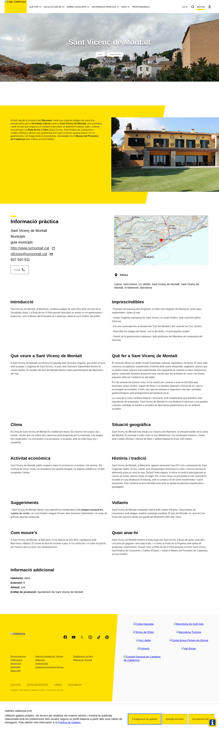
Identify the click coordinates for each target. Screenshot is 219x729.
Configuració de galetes (144, 719)
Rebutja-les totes (175, 719)
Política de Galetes (69, 722)
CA (183, 7)
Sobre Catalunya (76, 7)
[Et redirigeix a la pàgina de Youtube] (73, 637)
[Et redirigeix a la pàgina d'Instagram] (90, 637)
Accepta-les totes (201, 719)
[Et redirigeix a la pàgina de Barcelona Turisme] (188, 632)
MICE (124, 7)
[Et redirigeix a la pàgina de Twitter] (82, 637)
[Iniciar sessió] (209, 7)
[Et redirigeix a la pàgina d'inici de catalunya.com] (20, 637)
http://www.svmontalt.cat (30, 248)
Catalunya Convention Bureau (49, 667)
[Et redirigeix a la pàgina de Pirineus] (143, 648)
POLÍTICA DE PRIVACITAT (37, 685)
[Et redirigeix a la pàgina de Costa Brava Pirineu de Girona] (188, 640)
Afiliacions (40, 660)
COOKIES (58, 685)
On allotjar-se (52, 7)
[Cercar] (193, 7)
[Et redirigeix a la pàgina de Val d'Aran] (188, 648)
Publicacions (16, 660)
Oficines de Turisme (82, 660)
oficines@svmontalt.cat (29, 254)
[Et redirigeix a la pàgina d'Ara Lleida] (143, 640)
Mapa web (15, 670)
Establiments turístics (83, 656)
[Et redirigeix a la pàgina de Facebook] (65, 637)
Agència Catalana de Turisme (49, 656)
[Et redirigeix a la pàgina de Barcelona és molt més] (189, 624)
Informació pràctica (104, 7)
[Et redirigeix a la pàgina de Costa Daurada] (143, 624)
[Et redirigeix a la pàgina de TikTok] (98, 637)
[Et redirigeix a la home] (16, 6)
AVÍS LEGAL (16, 685)
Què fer (33, 7)
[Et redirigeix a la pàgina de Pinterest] (107, 637)
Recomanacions (18, 656)
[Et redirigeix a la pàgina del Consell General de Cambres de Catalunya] (143, 658)
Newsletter (16, 667)
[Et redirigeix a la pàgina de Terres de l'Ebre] (143, 632)
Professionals (141, 7)
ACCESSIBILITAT (75, 685)
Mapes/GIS (16, 663)
